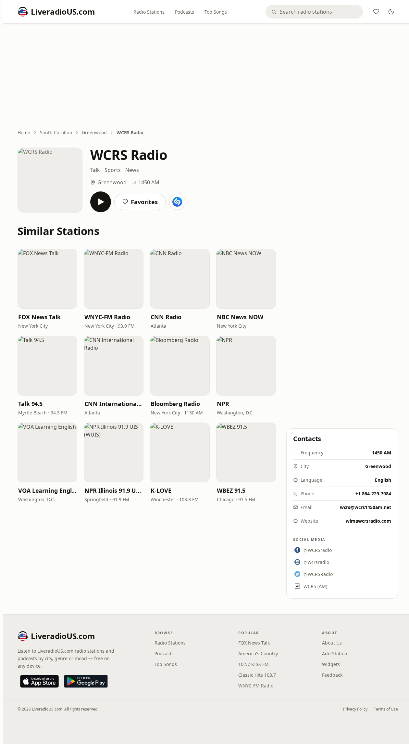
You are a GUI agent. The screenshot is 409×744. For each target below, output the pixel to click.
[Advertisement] (208, 77)
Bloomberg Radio (175, 404)
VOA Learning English (47, 490)
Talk (95, 170)
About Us (332, 643)
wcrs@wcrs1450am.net (365, 507)
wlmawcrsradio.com (368, 521)
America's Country (258, 653)
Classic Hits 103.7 (257, 675)
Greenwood (94, 132)
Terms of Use (386, 709)
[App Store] (39, 681)
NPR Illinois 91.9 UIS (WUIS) (113, 490)
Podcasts (184, 12)
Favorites (144, 202)
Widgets (331, 664)
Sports (113, 170)
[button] (47, 279)
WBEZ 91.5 (231, 490)
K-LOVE (161, 490)
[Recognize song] (177, 202)
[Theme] (391, 12)
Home (24, 132)
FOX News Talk (39, 317)
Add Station (334, 653)
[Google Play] (86, 681)
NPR (223, 404)
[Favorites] (376, 12)
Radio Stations (149, 12)
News (132, 170)
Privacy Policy (355, 709)
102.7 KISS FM (253, 664)
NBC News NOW (240, 317)
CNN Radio (166, 317)
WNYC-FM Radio (107, 317)
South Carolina (56, 132)
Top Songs (215, 12)
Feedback (332, 675)
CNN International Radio (113, 404)
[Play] (100, 201)
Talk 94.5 (30, 404)
